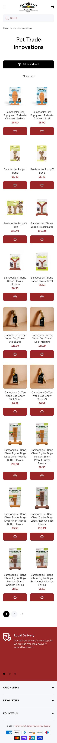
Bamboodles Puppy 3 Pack (15, 225)
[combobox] (28, 18)
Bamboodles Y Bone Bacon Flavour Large (42, 225)
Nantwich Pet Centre (23, 726)
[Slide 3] (15, 674)
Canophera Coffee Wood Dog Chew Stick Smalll (15, 396)
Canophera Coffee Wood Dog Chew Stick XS (42, 396)
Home (5, 28)
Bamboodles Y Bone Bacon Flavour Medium (15, 281)
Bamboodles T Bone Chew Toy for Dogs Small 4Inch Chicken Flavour (42, 579)
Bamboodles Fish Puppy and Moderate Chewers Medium (15, 115)
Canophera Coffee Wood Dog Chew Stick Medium (42, 338)
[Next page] (21, 614)
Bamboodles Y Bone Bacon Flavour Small (42, 279)
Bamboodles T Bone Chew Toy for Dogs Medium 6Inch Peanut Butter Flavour (42, 456)
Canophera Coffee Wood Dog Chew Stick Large (15, 338)
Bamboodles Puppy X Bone (42, 171)
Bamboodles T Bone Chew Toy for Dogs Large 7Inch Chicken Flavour (42, 519)
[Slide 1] (4, 674)
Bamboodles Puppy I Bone (15, 171)
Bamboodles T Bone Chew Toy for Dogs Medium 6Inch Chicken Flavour (15, 579)
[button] (52, 7)
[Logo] (28, 7)
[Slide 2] (10, 674)
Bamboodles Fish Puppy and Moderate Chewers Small (42, 115)
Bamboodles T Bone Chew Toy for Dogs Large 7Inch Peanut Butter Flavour (15, 454)
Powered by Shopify (41, 726)
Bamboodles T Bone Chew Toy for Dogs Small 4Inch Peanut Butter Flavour (15, 519)
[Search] (6, 18)
